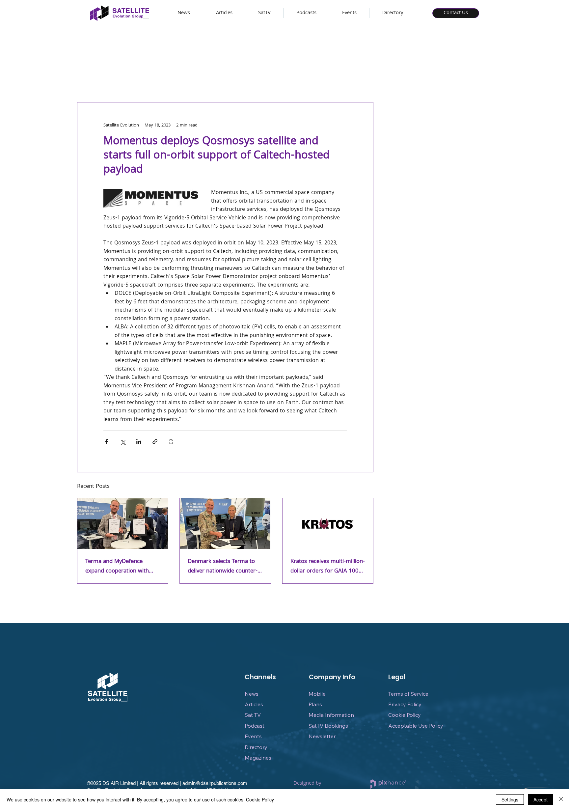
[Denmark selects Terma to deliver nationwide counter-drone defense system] (225, 523)
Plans (315, 704)
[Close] (561, 799)
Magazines (258, 757)
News (251, 693)
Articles (254, 704)
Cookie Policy (404, 715)
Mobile (317, 693)
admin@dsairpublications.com (214, 783)
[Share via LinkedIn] (139, 441)
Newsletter (322, 736)
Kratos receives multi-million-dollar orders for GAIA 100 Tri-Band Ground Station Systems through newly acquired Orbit (327, 566)
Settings (509, 799)
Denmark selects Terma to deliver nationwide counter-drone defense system (222, 566)
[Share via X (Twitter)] (123, 441)
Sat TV (253, 715)
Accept (540, 799)
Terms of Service (408, 693)
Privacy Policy (404, 704)
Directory (256, 747)
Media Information (331, 715)
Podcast (254, 725)
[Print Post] (171, 441)
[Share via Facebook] (106, 441)
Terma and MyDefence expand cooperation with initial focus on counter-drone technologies (117, 566)
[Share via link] (155, 441)
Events (253, 736)
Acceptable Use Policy (415, 725)
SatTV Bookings (328, 725)
